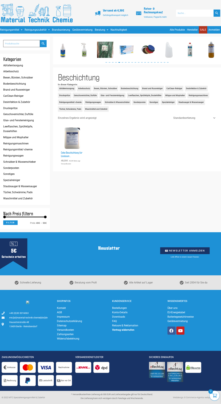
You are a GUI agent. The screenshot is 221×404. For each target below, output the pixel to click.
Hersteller (192, 29)
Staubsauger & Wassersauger (20, 186)
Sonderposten (11, 168)
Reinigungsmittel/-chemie (18, 149)
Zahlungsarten (65, 334)
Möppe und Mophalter (15, 137)
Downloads (118, 316)
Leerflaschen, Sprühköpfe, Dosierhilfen (18, 129)
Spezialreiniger (11, 180)
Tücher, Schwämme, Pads (18, 192)
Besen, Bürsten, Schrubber (18, 77)
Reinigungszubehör (36, 29)
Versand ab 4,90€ (113, 10)
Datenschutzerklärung (69, 321)
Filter (10, 222)
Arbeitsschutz (11, 71)
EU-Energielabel (176, 312)
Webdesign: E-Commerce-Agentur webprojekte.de (196, 397)
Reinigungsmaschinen (16, 143)
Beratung (100, 29)
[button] (106, 62)
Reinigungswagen (13, 155)
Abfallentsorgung (13, 65)
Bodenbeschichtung (14, 83)
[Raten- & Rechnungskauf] (139, 13)
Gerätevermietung (82, 29)
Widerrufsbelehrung (68, 338)
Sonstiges (9, 174)
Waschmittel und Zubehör (18, 198)
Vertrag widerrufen (123, 329)
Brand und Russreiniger (16, 89)
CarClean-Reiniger (13, 95)
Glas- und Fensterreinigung (18, 120)
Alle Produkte (177, 29)
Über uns (172, 308)
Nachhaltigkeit (118, 29)
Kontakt (61, 308)
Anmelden (214, 29)
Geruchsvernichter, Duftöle (18, 114)
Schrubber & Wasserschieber (19, 161)
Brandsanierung (61, 29)
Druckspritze (10, 108)
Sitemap (61, 325)
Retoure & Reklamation (125, 325)
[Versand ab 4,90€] (98, 13)
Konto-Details (119, 312)
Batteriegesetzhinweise (180, 316)
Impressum (63, 316)
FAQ (114, 321)
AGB (59, 312)
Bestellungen (119, 308)
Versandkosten (65, 329)
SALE (203, 29)
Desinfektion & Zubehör (16, 102)
